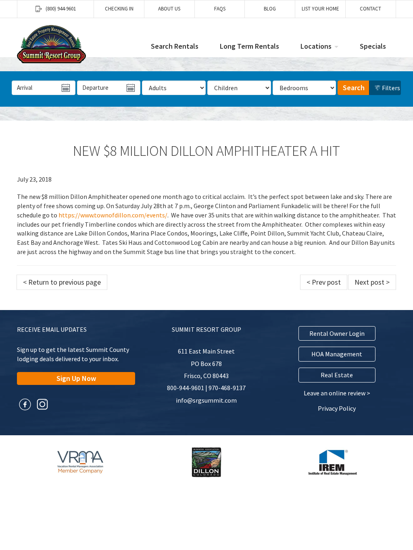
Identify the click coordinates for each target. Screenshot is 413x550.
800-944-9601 (185, 388)
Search (354, 87)
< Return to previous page (62, 282)
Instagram (42, 404)
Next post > (372, 282)
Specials (373, 46)
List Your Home (320, 8)
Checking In (119, 8)
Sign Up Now (76, 378)
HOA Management (336, 354)
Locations (316, 46)
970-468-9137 (227, 388)
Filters (390, 88)
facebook (25, 404)
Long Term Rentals (249, 46)
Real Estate (337, 375)
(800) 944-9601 (61, 8)
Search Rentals (174, 46)
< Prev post (324, 282)
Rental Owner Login (337, 333)
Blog (270, 8)
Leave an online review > (337, 393)
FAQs (219, 8)
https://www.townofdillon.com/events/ (112, 215)
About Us (169, 8)
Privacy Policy (337, 408)
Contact (370, 8)
